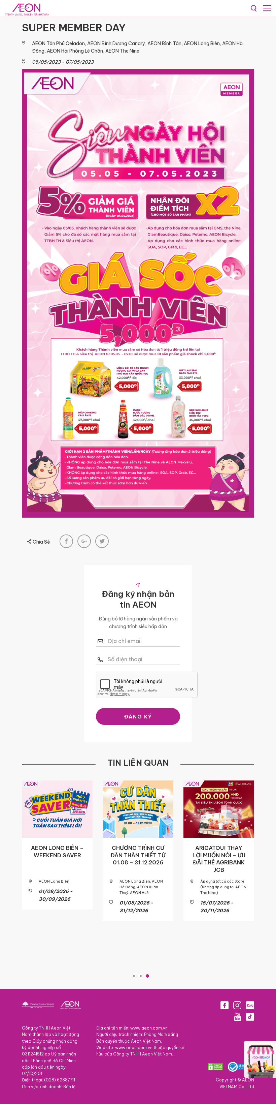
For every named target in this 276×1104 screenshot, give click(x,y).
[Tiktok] (250, 1017)
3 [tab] (147, 976)
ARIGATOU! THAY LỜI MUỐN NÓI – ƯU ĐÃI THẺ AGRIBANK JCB (219, 859)
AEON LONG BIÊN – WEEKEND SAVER (57, 852)
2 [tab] (140, 976)
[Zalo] (250, 1005)
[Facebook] (224, 1005)
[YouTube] (237, 1017)
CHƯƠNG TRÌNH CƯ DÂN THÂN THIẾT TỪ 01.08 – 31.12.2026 (138, 855)
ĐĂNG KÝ (138, 716)
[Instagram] (237, 1005)
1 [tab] (134, 976)
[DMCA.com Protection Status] (215, 1067)
